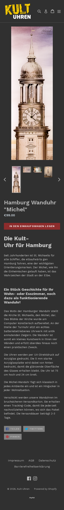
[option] (16, 179)
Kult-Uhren (23, 489)
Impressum (16, 460)
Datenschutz (47, 460)
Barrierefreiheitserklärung (32, 466)
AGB (31, 460)
